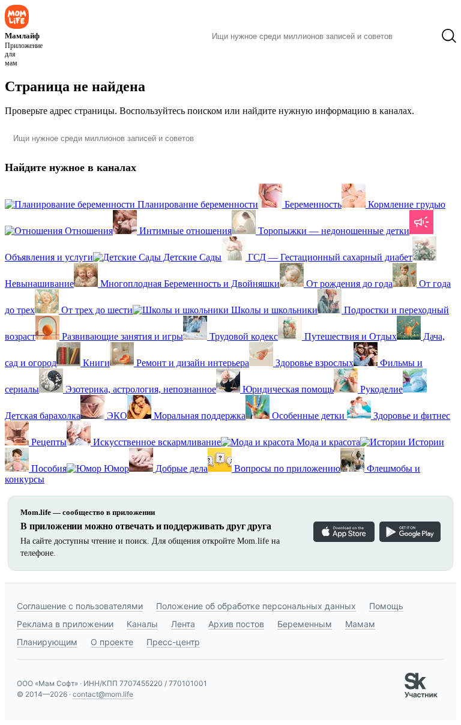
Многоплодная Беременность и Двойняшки (189, 283)
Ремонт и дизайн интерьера (191, 363)
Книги (95, 363)
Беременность (312, 204)
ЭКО (115, 416)
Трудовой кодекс (242, 336)
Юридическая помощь (287, 389)
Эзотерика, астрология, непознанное (139, 389)
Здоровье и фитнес (410, 416)
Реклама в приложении (65, 624)
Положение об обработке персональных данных (256, 606)
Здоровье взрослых (313, 363)
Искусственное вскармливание (156, 442)
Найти (417, 36)
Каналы (142, 624)
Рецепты (48, 442)
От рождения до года (348, 283)
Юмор (115, 468)
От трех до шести (96, 310)
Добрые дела (180, 468)
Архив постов (236, 624)
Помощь (386, 606)
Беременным (304, 624)
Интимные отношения (184, 231)
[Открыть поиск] (449, 36)
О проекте (112, 642)
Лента (183, 624)
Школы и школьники (273, 310)
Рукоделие (380, 389)
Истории (425, 442)
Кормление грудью (405, 204)
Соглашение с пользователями (80, 606)
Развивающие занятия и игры (121, 336)
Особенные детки (308, 416)
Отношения (87, 231)
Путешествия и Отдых (349, 336)
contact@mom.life (103, 694)
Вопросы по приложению (286, 468)
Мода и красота (327, 442)
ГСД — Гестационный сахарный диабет (329, 257)
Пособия (48, 468)
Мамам (360, 624)
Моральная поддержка (198, 416)
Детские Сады (191, 257)
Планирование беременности (196, 204)
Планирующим (47, 642)
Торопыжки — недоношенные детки (332, 231)
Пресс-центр (173, 642)
